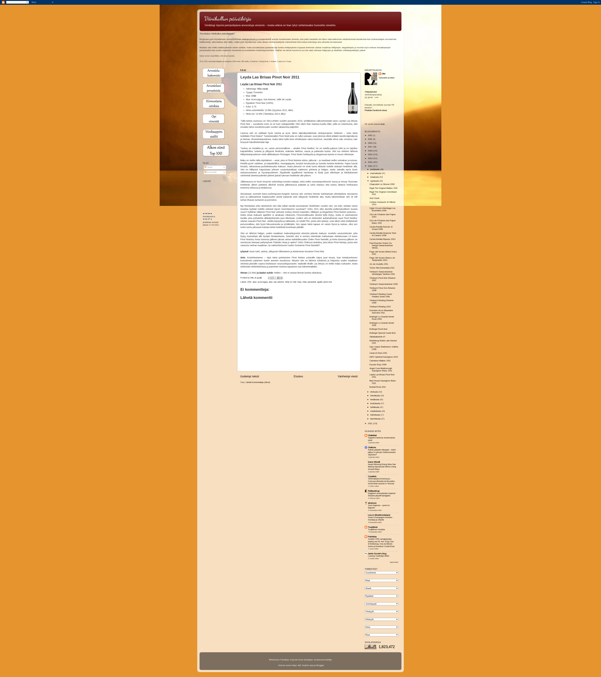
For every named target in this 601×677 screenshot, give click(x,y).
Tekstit (209, 167)
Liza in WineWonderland (379, 515)
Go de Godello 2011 (379, 264)
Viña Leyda (262, 89)
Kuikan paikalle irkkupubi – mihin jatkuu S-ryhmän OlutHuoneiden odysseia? (382, 452)
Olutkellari (372, 435)
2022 (370, 135)
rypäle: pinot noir (324, 282)
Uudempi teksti (249, 376)
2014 (370, 158)
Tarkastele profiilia (386, 78)
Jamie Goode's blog (377, 554)
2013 (370, 162)
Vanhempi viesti (348, 376)
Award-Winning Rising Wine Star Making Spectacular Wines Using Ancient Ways (382, 466)
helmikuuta (375, 415)
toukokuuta (375, 403)
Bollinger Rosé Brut (378, 329)
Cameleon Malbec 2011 (380, 361)
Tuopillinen (373, 527)
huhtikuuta (375, 407)
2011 (249, 282)
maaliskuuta (375, 411)
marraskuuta (376, 173)
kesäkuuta (375, 399)
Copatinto (372, 476)
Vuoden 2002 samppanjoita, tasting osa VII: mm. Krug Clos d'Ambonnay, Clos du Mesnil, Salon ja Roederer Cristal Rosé (381, 543)
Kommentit (211, 172)
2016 (370, 151)
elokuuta (374, 392)
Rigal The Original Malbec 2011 (384, 188)
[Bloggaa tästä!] (272, 277)
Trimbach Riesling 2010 (380, 307)
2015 (370, 154)
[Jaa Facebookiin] (278, 277)
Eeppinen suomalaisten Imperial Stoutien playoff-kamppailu (381, 494)
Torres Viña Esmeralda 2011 (382, 268)
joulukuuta (375, 169)
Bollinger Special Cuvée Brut (383, 333)
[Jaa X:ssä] (275, 277)
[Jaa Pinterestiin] (281, 277)
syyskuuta (374, 181)
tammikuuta (375, 419)
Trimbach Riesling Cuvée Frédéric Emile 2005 (381, 295)
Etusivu (298, 376)
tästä (382, 124)
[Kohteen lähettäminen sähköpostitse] (269, 277)
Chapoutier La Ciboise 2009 (382, 184)
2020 (370, 143)
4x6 (299, 665)
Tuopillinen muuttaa (376, 529)
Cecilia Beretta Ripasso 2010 (382, 239)
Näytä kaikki (394, 562)
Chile (253, 96)
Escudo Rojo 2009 (378, 365)
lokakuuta (374, 177)
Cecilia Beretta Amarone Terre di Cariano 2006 (383, 234)
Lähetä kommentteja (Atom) (258, 382)
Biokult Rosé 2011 (378, 387)
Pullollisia (372, 537)
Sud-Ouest (374, 198)
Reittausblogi (374, 491)
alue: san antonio (276, 282)
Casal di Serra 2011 (378, 353)
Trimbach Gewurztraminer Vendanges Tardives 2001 (382, 273)
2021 (370, 139)
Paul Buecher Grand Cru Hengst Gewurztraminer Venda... (381, 245)
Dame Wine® (374, 462)
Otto (252, 278)
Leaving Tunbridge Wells (378, 556)
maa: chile (302, 282)
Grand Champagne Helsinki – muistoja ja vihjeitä (380, 518)
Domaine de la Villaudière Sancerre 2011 (381, 311)
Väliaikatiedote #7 (377, 337)
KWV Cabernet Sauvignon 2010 (384, 357)
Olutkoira (372, 447)
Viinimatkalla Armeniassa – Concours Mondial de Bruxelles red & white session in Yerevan (381, 481)
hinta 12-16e (290, 282)
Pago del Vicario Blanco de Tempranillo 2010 (382, 259)
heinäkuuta (375, 396)
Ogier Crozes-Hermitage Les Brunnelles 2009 (382, 209)
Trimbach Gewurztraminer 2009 (384, 284)
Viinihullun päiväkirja (227, 18)
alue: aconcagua (260, 282)
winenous (372, 503)
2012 (370, 166)
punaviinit (312, 282)
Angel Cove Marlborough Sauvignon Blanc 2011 (381, 369)
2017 (370, 147)
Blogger (320, 665)
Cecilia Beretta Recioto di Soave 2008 (381, 228)
